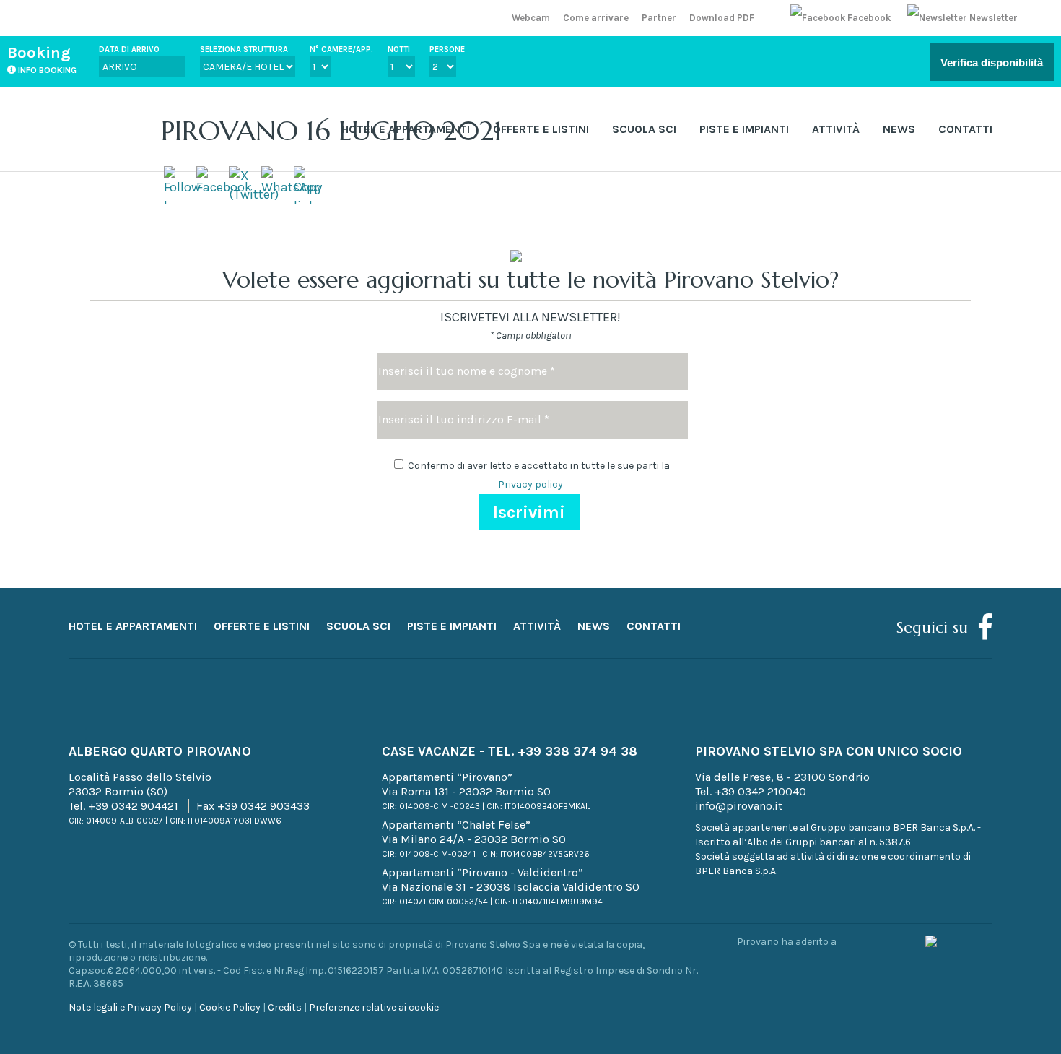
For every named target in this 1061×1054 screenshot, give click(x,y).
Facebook (869, 17)
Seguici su (932, 627)
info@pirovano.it (738, 806)
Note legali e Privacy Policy (130, 1007)
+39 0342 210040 (760, 791)
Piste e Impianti (744, 129)
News (899, 129)
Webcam (531, 17)
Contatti (965, 129)
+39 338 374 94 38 (577, 751)
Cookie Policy (230, 1007)
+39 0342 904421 (133, 806)
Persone (447, 49)
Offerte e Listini (541, 129)
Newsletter (992, 17)
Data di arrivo (129, 49)
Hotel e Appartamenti (405, 129)
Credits (285, 1007)
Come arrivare (596, 17)
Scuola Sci (644, 129)
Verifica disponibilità (991, 62)
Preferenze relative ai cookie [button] (374, 1007)
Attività (836, 129)
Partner (659, 17)
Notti (399, 49)
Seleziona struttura (244, 49)
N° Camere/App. (341, 49)
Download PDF (721, 17)
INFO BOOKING (46, 70)
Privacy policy (530, 484)
